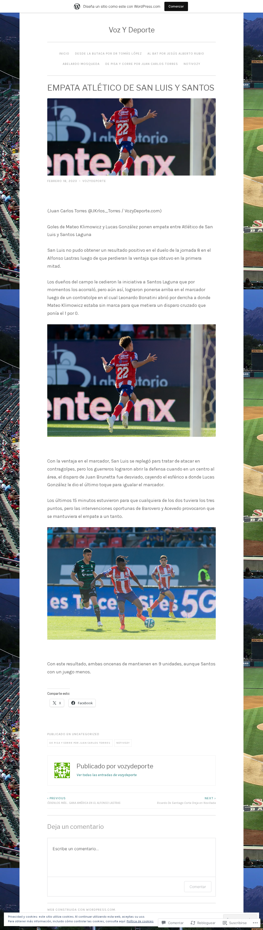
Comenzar (176, 6)
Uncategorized (85, 734)
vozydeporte (94, 181)
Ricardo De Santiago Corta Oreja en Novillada (186, 800)
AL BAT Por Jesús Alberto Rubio (175, 53)
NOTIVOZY (192, 64)
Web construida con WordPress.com (81, 909)
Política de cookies (140, 921)
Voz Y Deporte (132, 30)
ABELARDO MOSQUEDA (81, 64)
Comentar (198, 886)
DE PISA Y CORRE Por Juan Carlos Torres (141, 64)
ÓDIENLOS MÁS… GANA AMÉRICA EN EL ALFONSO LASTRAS (83, 800)
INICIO (64, 53)
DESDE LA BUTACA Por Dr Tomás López (108, 53)
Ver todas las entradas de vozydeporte (107, 774)
